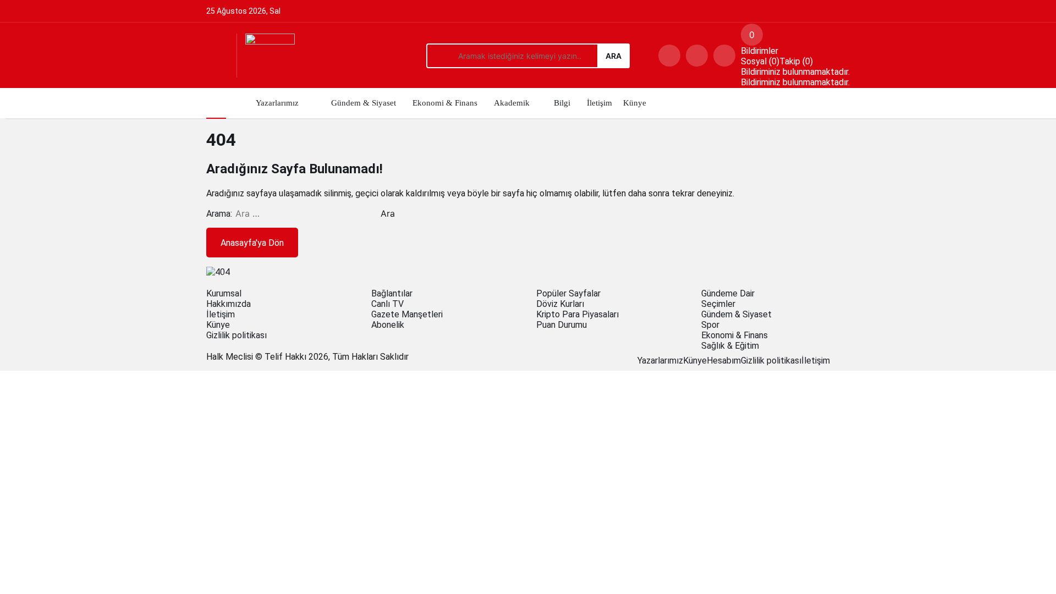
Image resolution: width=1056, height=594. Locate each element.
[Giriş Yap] (724, 56)
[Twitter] (840, 360)
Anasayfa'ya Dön (252, 243)
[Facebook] (833, 360)
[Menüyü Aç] (217, 56)
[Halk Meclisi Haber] (270, 57)
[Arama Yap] (669, 56)
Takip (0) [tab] (796, 61)
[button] (697, 56)
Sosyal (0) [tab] (760, 61)
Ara (614, 56)
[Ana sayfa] (216, 103)
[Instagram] (846, 360)
